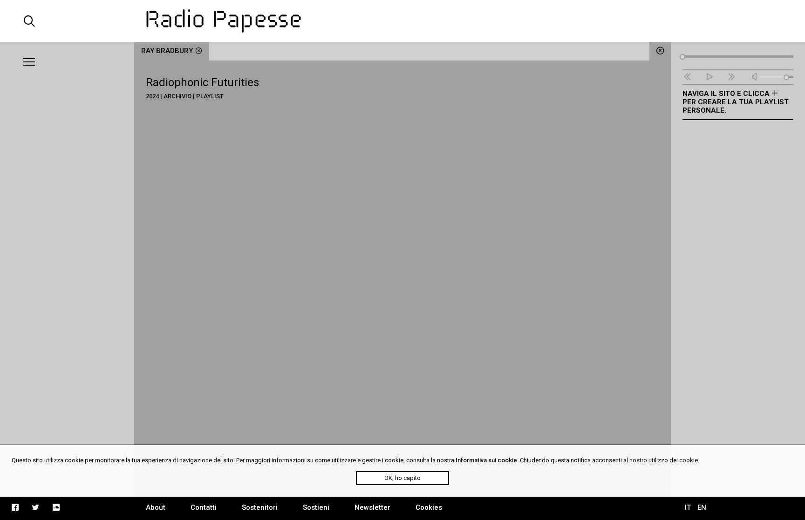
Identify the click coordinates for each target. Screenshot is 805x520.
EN (701, 507)
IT (688, 507)
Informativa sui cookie (486, 460)
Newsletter (372, 507)
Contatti (204, 507)
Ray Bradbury (167, 51)
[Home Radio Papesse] (402, 21)
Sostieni (316, 507)
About (155, 507)
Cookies (429, 507)
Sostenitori (260, 507)
